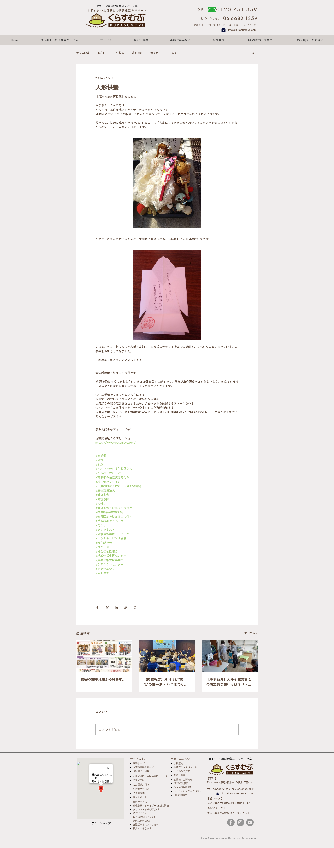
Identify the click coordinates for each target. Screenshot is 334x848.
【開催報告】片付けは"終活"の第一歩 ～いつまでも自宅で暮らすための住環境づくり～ (166, 682)
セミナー (155, 52)
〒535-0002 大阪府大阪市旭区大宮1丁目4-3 (228, 803)
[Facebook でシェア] (97, 607)
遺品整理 (137, 52)
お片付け (102, 52)
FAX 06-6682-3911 (243, 789)
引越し (120, 52)
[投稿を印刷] (135, 607)
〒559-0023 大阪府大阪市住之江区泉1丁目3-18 (229, 782)
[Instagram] (240, 822)
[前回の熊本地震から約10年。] (104, 656)
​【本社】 (212, 778)
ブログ (173, 52)
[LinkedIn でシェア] (116, 607)
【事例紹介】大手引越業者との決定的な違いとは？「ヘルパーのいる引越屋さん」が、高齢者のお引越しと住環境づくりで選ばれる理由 (228, 682)
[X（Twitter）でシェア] (107, 607)
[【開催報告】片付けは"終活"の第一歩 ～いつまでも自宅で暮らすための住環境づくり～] (167, 656)
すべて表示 (251, 633)
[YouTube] (250, 822)
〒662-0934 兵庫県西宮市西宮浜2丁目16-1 (228, 813)
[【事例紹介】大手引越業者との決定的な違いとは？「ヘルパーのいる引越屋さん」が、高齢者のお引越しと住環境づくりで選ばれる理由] (230, 656)
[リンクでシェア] (126, 607)
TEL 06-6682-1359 (218, 789)
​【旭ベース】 (215, 798)
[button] (253, 52)
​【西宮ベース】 (216, 808)
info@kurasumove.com (242, 29)
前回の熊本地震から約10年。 (103, 679)
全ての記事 (83, 52)
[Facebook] (231, 822)
